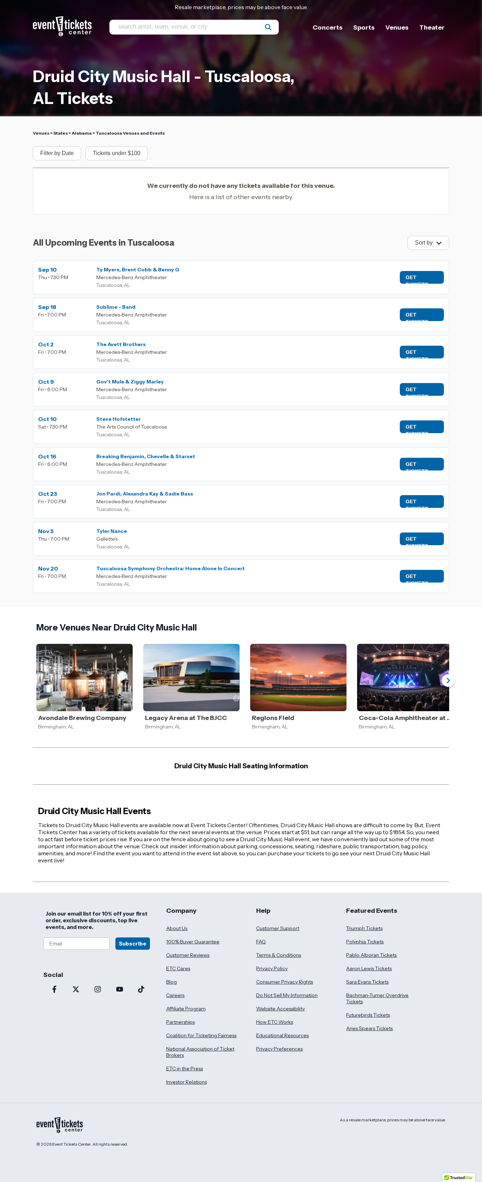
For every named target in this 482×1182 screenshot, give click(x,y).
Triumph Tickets (364, 928)
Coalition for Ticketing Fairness (201, 1035)
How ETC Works (274, 1022)
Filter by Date (57, 153)
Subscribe (132, 943)
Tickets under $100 (116, 153)
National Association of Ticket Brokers (200, 1052)
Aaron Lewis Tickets (369, 968)
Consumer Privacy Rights (284, 982)
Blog (171, 982)
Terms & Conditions (278, 955)
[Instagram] (98, 990)
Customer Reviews (187, 955)
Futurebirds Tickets (368, 1015)
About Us (176, 928)
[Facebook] (54, 990)
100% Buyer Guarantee (192, 941)
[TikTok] (141, 990)
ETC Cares (178, 968)
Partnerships (180, 1022)
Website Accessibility (280, 1008)
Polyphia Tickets (365, 941)
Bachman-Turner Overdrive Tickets (377, 998)
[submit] (268, 27)
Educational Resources (282, 1035)
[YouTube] (120, 990)
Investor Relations (186, 1082)
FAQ (261, 941)
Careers (175, 995)
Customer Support (277, 928)
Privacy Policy (272, 968)
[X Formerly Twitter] (76, 990)
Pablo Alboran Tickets (371, 955)
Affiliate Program (186, 1008)
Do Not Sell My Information (287, 995)
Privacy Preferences (279, 1049)
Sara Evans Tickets (367, 982)
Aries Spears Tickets (369, 1028)
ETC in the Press (184, 1068)
